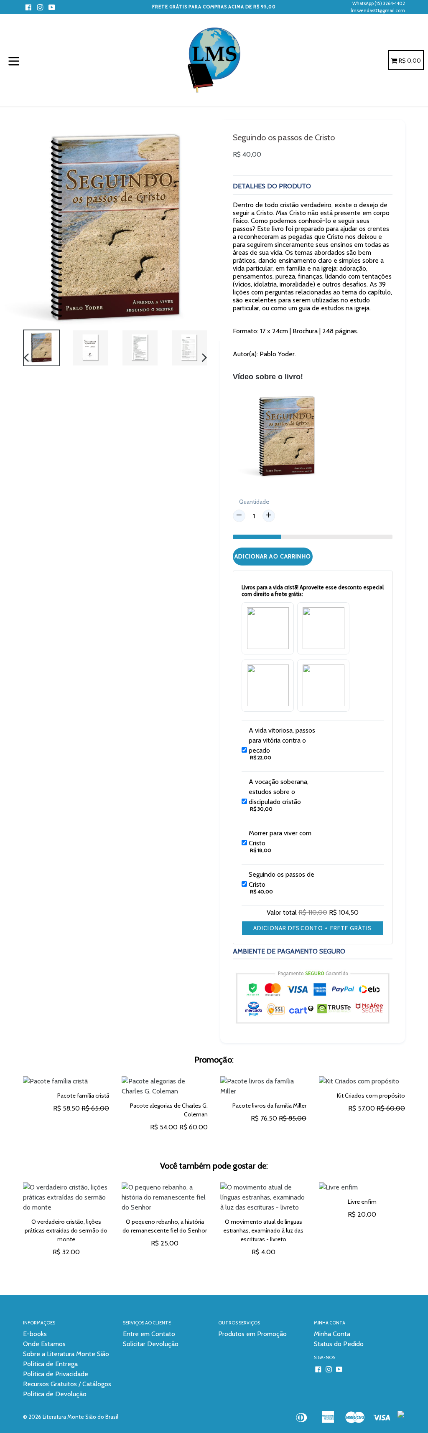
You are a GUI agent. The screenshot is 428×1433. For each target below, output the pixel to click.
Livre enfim (362, 1201)
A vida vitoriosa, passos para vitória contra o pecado (282, 740)
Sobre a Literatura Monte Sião (66, 1354)
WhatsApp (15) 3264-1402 (378, 3)
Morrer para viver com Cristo (280, 838)
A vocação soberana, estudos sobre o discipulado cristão (278, 792)
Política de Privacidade (55, 1374)
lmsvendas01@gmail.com (378, 10)
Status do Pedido (339, 1344)
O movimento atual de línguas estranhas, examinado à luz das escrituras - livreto (263, 1230)
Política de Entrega (50, 1364)
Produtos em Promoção (252, 1334)
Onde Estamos (44, 1344)
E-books (35, 1334)
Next (411, 1228)
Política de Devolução (55, 1394)
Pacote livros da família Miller (269, 1105)
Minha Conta (332, 1334)
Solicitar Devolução (150, 1344)
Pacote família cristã (83, 1095)
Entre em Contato (149, 1334)
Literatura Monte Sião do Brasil (80, 1416)
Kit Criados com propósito (371, 1095)
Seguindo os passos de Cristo (281, 879)
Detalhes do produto (272, 186)
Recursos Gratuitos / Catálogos (67, 1384)
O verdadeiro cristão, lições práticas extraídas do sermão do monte (66, 1230)
